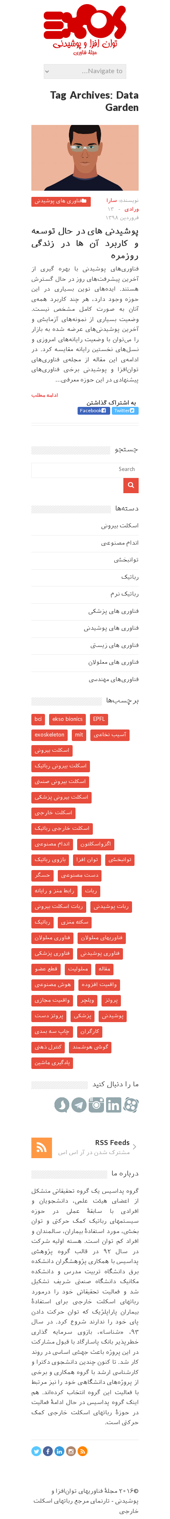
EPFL (99, 719)
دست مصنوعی (79, 875)
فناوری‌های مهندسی (114, 680)
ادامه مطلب (44, 395)
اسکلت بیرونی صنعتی (60, 781)
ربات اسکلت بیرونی (59, 906)
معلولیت (78, 969)
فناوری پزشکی (52, 953)
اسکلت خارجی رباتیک (62, 828)
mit (79, 735)
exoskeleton (49, 735)
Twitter (122, 411)
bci (38, 719)
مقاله (104, 969)
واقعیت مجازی (52, 1000)
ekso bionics (67, 719)
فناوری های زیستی (114, 646)
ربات (91, 891)
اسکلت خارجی (53, 813)
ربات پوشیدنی (111, 906)
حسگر (42, 875)
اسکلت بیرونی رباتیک (61, 766)
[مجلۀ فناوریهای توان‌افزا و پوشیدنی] (85, 53)
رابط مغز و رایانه (54, 891)
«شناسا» (111, 1333)
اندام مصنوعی (120, 543)
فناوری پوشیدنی (100, 953)
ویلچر (87, 1000)
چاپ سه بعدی (52, 1031)
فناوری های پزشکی (113, 612)
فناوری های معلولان (113, 663)
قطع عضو (46, 969)
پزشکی (82, 1016)
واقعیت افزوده (99, 984)
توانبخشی (126, 560)
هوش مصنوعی (53, 984)
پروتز (111, 1000)
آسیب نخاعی (110, 735)
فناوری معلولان (52, 938)
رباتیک (130, 578)
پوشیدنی (112, 1016)
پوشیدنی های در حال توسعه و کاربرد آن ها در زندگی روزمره (85, 244)
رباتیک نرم (125, 594)
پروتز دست (49, 1016)
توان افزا (87, 859)
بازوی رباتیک (50, 859)
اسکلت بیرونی (120, 526)
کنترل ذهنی (48, 1047)
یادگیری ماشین (52, 1063)
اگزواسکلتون (95, 844)
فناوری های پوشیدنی (58, 201)
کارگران (89, 1031)
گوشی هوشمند (90, 1047)
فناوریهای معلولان (102, 938)
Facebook (91, 411)
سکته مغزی (74, 922)
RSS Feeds (112, 1143)
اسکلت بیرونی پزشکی (61, 797)
